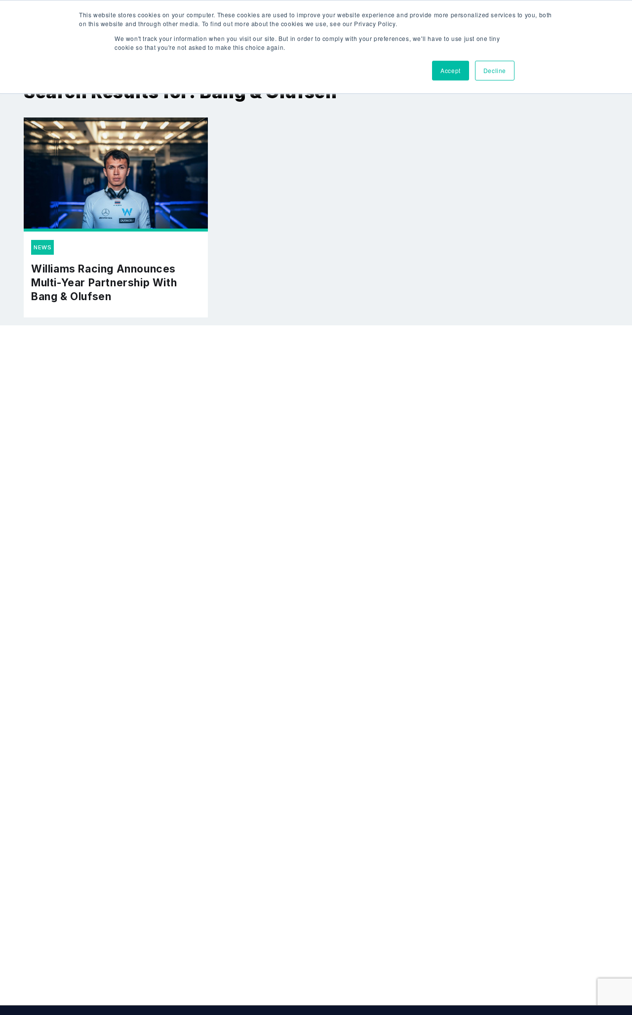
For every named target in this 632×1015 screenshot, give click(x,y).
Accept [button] (450, 70)
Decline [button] (494, 70)
